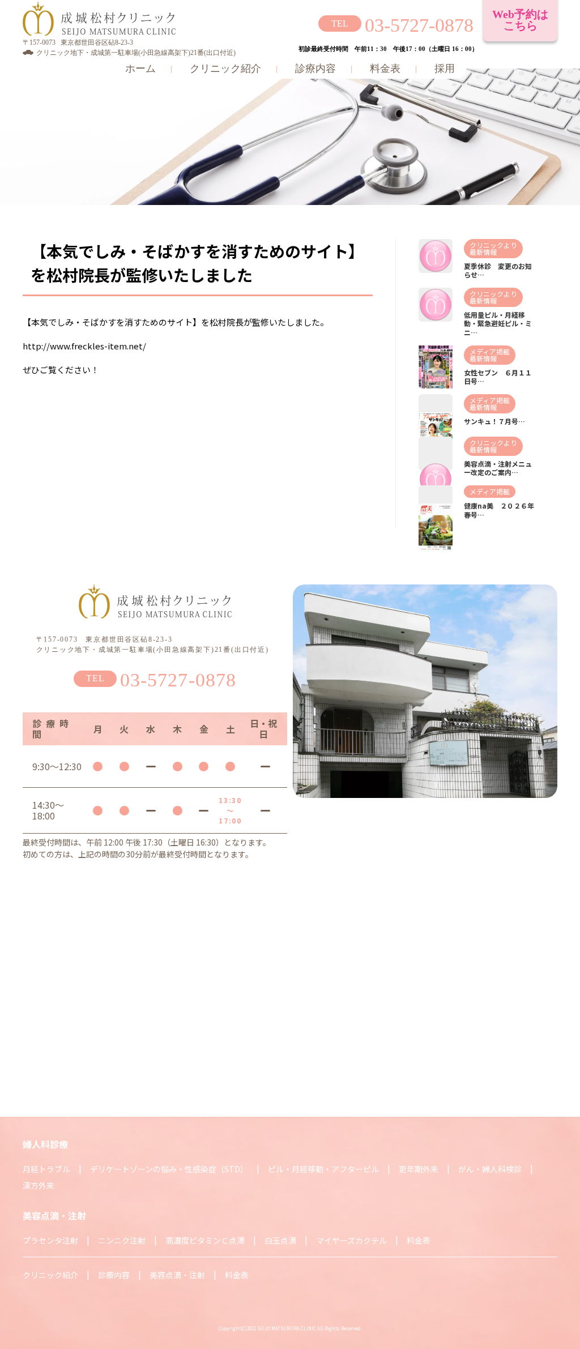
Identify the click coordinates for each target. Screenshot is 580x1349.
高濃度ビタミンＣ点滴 (205, 1240)
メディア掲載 (490, 351)
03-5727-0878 (419, 25)
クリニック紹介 (225, 68)
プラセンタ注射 (50, 1240)
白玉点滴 (280, 1240)
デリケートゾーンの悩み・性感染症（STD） (169, 1169)
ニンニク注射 (122, 1240)
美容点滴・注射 (177, 1274)
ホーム (140, 68)
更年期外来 (418, 1169)
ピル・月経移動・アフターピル (323, 1169)
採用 (444, 68)
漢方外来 (38, 1185)
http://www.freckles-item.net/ (84, 346)
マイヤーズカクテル (351, 1240)
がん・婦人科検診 (490, 1169)
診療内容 (315, 68)
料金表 (385, 68)
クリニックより (493, 245)
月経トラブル (46, 1169)
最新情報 (483, 252)
